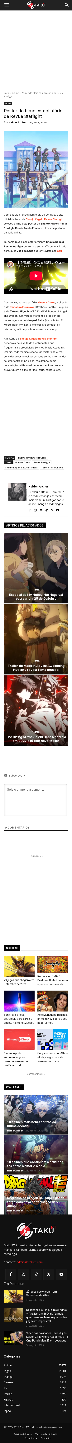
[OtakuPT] (36, 5)
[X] (52, 509)
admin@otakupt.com (30, 1262)
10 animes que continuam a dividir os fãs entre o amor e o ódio (35, 1164)
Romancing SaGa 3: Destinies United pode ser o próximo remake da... (52, 980)
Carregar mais (34, 1073)
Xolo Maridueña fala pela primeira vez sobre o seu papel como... (52, 1018)
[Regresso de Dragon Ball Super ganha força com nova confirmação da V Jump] (36, 1194)
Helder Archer (18, 122)
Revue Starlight (42, 462)
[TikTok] (46, 509)
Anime (15, 93)
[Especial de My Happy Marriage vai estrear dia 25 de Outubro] (36, 568)
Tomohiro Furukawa (52, 467)
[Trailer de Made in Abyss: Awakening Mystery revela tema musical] (36, 639)
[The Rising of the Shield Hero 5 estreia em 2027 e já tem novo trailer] (36, 710)
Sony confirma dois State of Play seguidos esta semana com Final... (52, 1057)
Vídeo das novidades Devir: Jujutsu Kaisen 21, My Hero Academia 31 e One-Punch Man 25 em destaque (47, 1337)
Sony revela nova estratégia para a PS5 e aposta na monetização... (19, 1018)
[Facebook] (29, 509)
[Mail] (41, 509)
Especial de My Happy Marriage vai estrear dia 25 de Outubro (36, 596)
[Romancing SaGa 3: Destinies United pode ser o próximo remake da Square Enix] (52, 964)
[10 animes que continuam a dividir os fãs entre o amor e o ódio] (36, 1155)
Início (7, 93)
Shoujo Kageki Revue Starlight (44, 219)
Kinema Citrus (46, 302)
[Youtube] (57, 509)
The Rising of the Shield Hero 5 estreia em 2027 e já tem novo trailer (36, 739)
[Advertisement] (36, 51)
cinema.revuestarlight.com (32, 457)
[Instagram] (35, 509)
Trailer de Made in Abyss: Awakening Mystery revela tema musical (36, 667)
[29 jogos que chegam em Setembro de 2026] (19, 966)
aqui (60, 250)
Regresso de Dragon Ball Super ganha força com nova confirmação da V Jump (35, 1202)
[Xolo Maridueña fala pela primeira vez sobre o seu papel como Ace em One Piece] (52, 1001)
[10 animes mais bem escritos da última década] (36, 1115)
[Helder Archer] (17, 497)
